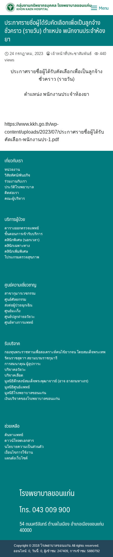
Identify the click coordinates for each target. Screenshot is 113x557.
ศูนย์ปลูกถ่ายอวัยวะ (20, 317)
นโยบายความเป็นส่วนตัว (24, 447)
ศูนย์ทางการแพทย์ (19, 322)
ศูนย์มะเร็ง (12, 311)
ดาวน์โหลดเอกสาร (19, 441)
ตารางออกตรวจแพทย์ (22, 228)
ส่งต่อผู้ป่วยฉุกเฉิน (18, 305)
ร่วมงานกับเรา (16, 181)
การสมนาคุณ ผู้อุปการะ (23, 364)
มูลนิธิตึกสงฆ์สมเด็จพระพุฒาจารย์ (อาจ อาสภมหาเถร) (46, 381)
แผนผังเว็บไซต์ (16, 458)
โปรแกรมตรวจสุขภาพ (22, 257)
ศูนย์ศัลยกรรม (15, 299)
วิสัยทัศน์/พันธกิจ (17, 175)
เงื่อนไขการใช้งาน (19, 452)
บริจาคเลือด (14, 375)
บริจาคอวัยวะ (15, 370)
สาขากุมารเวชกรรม (20, 293)
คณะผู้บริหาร (15, 198)
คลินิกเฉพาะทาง (17, 246)
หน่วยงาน (12, 169)
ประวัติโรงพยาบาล (19, 187)
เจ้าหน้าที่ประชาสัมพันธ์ (71, 53)
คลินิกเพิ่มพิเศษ (16, 251)
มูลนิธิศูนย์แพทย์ (17, 387)
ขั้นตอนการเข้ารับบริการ (23, 234)
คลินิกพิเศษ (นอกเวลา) (22, 240)
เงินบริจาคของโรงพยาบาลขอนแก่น (32, 399)
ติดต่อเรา (12, 193)
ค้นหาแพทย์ (14, 435)
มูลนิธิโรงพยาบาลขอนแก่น (25, 393)
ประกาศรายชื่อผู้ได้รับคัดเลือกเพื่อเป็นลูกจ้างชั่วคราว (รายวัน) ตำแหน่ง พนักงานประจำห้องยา (55, 30)
